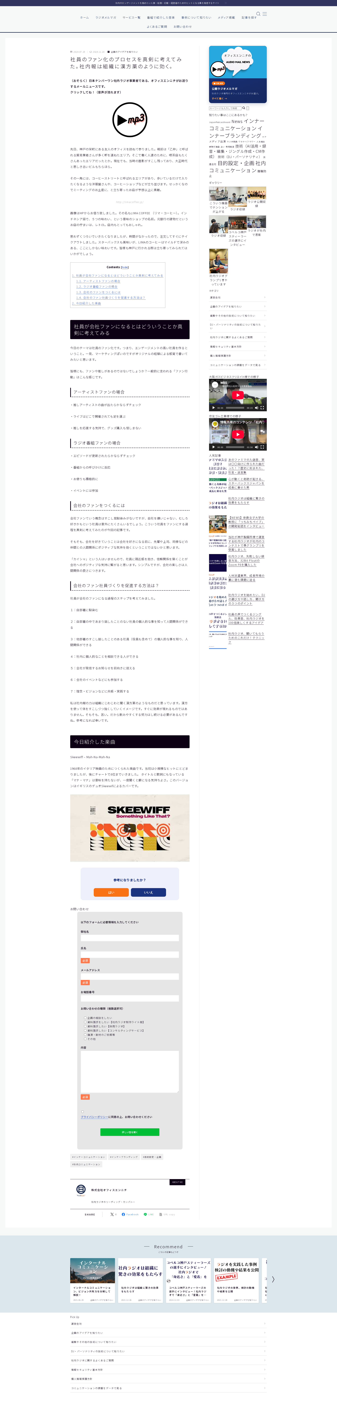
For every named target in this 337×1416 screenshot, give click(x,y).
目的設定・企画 (236, 162)
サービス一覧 (132, 17)
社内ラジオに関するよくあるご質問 (231, 337)
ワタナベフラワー (247, 141)
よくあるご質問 (157, 26)
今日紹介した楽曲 (86, 303)
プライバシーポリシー (94, 1117)
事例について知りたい (196, 17)
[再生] (213, 408)
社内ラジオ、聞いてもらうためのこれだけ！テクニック (246, 637)
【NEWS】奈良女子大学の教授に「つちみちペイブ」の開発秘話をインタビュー (246, 521)
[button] (130, 828)
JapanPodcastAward (219, 122)
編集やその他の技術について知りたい (232, 315)
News (237, 121)
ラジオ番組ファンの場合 (97, 286)
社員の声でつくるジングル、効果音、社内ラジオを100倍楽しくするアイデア (246, 618)
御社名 (85, 931)
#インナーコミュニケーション (88, 1156)
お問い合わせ (183, 26)
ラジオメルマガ (105, 17)
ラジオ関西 (232, 141)
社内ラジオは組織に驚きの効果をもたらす (246, 500)
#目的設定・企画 (152, 1156)
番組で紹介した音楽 (161, 17)
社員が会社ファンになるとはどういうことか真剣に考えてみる (117, 275)
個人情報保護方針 (221, 355)
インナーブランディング (236, 131)
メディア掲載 (226, 17)
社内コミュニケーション (237, 166)
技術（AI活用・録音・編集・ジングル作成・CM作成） (237, 151)
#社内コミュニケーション (86, 1164)
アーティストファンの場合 (98, 281)
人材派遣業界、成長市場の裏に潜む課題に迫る (246, 577)
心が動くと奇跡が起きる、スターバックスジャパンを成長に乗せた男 (246, 483)
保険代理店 (214, 146)
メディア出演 (217, 141)
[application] (238, 395)
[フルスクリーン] (262, 408)
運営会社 (215, 297)
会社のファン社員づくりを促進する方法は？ (111, 297)
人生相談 (260, 141)
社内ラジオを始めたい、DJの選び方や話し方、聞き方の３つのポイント (246, 599)
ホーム (84, 17)
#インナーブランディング (124, 1156)
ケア (264, 137)
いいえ (148, 892)
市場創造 (230, 146)
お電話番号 (88, 992)
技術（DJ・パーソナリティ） (240, 156)
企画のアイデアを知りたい (124, 52)
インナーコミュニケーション (237, 124)
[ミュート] (256, 408)
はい (111, 892)
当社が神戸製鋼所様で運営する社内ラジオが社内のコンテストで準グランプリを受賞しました (246, 543)
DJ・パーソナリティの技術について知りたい (235, 326)
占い (223, 146)
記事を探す (249, 17)
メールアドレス (90, 976)
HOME (74, 1400)
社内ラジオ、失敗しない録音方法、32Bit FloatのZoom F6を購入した (246, 560)
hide (125, 267)
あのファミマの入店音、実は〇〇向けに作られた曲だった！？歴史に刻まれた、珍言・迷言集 (246, 465)
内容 (84, 1072)
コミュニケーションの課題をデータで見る (235, 365)
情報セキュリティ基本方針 (226, 346)
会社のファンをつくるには (98, 292)
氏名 (84, 954)
